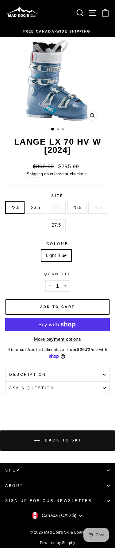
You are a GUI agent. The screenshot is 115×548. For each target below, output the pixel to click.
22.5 (14, 207)
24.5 (56, 207)
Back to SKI (62, 440)
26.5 (97, 207)
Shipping (35, 174)
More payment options (57, 339)
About (14, 486)
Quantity (57, 274)
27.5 (56, 225)
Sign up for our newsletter (48, 501)
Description (27, 374)
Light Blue (56, 255)
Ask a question (31, 388)
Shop (12, 470)
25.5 (76, 207)
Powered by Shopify (57, 543)
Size (57, 196)
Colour (57, 244)
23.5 (35, 207)
